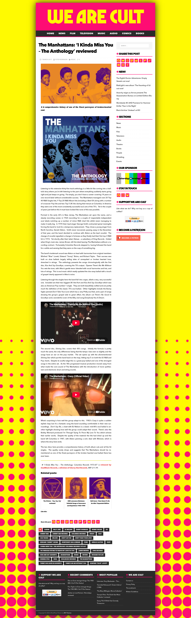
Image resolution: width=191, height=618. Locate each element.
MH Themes (67, 613)
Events (119, 161)
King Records (98, 551)
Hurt (109, 542)
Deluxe (55, 538)
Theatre (119, 144)
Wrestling (120, 157)
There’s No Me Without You (76, 563)
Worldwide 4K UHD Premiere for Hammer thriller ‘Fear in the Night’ (133, 104)
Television (86, 33)
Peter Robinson (61, 59)
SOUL (55, 559)
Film (72, 33)
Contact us (129, 580)
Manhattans (65, 555)
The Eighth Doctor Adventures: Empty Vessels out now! (131, 80)
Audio (113, 33)
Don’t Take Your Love (83, 538)
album (46, 529)
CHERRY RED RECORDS (60, 534)
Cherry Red (44, 534)
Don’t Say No (66, 538)
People (119, 152)
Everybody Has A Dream (71, 542)
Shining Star (45, 559)
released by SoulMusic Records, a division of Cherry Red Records (76, 466)
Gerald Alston (97, 542)
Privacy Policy (130, 584)
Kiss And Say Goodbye (48, 555)
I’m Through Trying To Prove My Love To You (57, 551)
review (85, 555)
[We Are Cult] (95, 29)
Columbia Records (79, 534)
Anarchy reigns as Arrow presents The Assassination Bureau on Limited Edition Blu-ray (134, 95)
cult (100, 534)
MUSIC (76, 555)
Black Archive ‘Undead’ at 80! (128, 110)
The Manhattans (86, 559)
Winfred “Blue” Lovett (98, 563)
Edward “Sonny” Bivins (49, 542)
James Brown (83, 551)
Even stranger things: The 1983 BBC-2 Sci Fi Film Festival (81, 581)
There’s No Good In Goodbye (51, 563)
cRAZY (92, 534)
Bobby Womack (82, 529)
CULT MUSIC (44, 538)
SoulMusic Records (68, 559)
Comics (126, 33)
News (62, 33)
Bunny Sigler (97, 529)
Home (50, 33)
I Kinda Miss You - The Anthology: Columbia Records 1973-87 (63, 546)
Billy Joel (57, 529)
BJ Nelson (68, 529)
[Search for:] (134, 46)
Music (101, 33)
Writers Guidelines (132, 591)
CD (107, 529)
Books (140, 33)
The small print (131, 588)
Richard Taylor (97, 555)
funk (86, 542)
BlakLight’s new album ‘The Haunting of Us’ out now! (133, 87)
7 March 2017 (47, 59)
